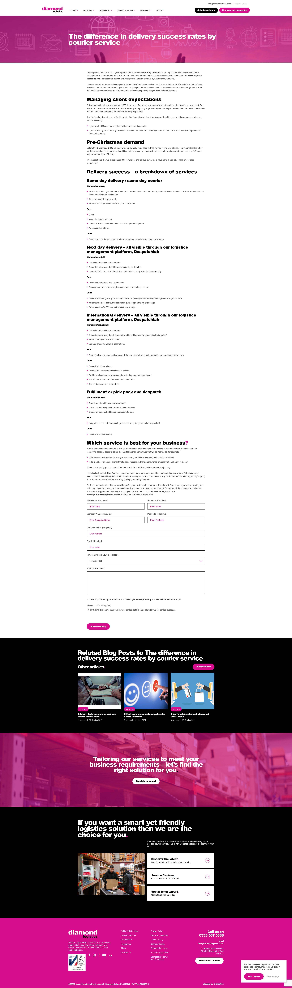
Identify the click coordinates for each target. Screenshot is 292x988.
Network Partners (125, 10)
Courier (72, 10)
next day (193, 75)
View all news (203, 666)
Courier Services (128, 935)
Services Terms (158, 944)
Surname (156, 500)
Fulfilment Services (129, 931)
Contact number (99, 527)
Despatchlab (104, 10)
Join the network (206, 10)
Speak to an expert (146, 780)
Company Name (99, 514)
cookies (256, 964)
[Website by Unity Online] (219, 984)
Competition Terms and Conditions (159, 958)
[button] (77, 10)
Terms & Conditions (159, 935)
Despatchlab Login (159, 948)
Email (94, 541)
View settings (273, 976)
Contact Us (126, 952)
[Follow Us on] (89, 955)
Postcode (157, 514)
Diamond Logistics (52, 10)
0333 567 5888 (156, 491)
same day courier (150, 72)
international (94, 78)
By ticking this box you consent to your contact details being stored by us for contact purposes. (133, 610)
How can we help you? (102, 555)
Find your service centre (234, 10)
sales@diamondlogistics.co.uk (103, 494)
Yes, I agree (254, 976)
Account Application (159, 952)
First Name (97, 500)
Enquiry (95, 568)
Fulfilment (87, 10)
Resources (145, 10)
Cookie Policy (157, 939)
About (159, 10)
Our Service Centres (209, 960)
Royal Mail (154, 90)
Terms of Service (165, 599)
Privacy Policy (143, 599)
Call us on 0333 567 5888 (211, 933)
